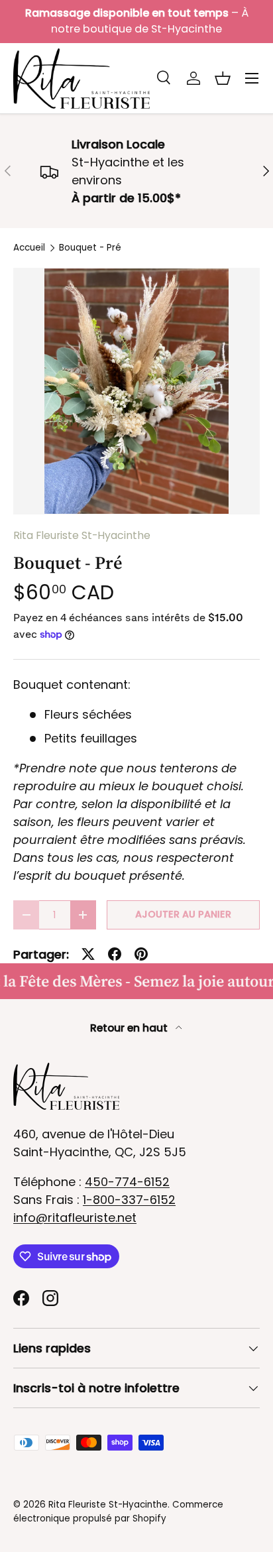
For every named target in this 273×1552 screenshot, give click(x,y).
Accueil (29, 248)
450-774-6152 (127, 1181)
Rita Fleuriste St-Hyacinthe (81, 535)
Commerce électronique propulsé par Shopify (118, 1511)
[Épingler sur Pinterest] (141, 954)
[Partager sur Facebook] (114, 954)
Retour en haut (130, 1028)
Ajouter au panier (183, 914)
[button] (222, 78)
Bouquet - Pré (90, 248)
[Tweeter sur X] (88, 954)
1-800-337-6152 (129, 1199)
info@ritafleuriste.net (74, 1217)
